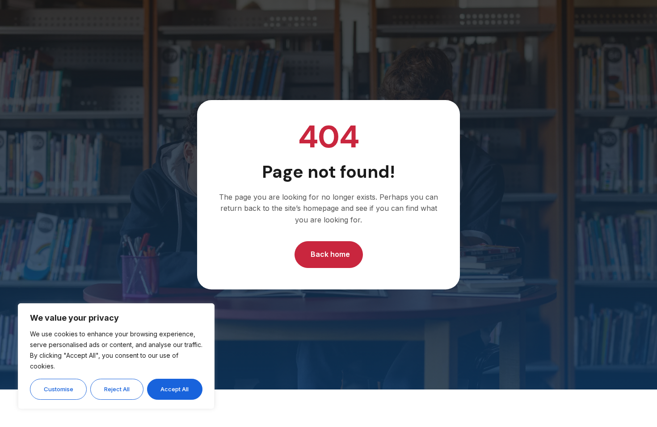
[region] (116, 356)
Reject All (117, 389)
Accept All (174, 389)
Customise (58, 389)
